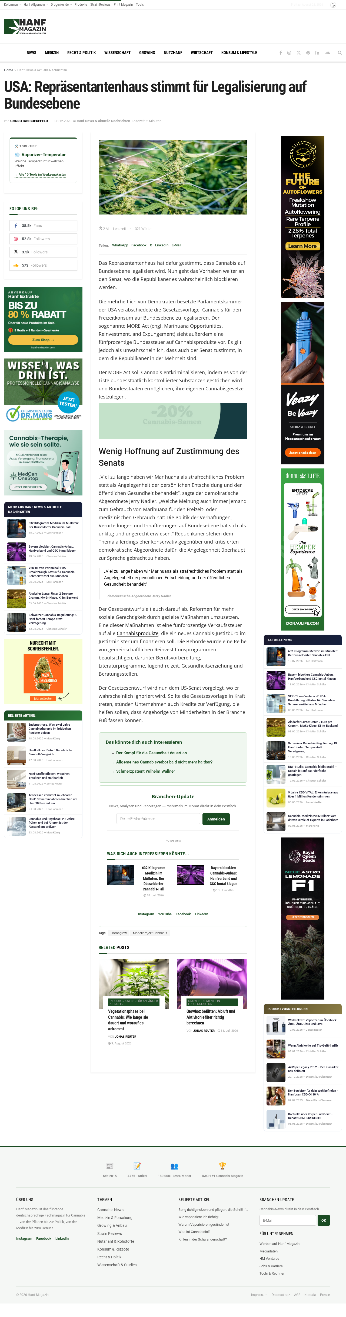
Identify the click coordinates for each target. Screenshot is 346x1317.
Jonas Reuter (125, 1036)
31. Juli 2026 (229, 1031)
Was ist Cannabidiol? (194, 1232)
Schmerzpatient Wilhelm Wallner (145, 771)
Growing (147, 52)
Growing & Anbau (112, 1225)
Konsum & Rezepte (113, 1249)
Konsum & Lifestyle (239, 52)
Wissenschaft (117, 52)
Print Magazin (123, 4)
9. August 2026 (121, 1043)
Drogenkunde (60, 4)
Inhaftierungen (161, 525)
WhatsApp (120, 245)
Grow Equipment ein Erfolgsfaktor (204, 1002)
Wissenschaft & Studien (117, 1265)
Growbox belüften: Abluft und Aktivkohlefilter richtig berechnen (211, 1017)
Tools (140, 4)
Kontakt (310, 1295)
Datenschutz (281, 1295)
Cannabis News (110, 1210)
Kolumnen (11, 4)
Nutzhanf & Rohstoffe (115, 1241)
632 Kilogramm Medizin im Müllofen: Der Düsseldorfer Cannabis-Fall (153, 878)
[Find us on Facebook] (281, 52)
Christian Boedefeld (29, 121)
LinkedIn (161, 245)
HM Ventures (270, 1258)
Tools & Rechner (272, 1273)
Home (8, 70)
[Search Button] (340, 52)
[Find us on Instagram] (289, 52)
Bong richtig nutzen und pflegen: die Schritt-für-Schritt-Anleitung (213, 1210)
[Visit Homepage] (35, 26)
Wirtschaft (202, 52)
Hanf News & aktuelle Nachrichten (42, 70)
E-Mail (176, 245)
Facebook (139, 245)
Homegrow (119, 933)
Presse (325, 1295)
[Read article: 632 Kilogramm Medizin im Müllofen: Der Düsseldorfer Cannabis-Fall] (120, 875)
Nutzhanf (173, 52)
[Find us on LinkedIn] (317, 52)
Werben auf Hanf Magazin (280, 1244)
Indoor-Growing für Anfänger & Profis (134, 1002)
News (31, 52)
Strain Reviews (100, 4)
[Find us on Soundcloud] (327, 52)
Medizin (52, 52)
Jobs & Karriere (271, 1266)
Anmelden (216, 819)
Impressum (259, 1295)
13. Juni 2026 (224, 890)
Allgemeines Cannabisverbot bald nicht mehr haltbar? (164, 762)
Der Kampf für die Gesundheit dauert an (151, 752)
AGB (297, 1295)
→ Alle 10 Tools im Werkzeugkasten (40, 174)
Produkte (81, 4)
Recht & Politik (81, 52)
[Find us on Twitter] (299, 52)
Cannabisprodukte (137, 633)
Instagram (146, 914)
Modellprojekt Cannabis (150, 933)
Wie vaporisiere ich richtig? (198, 1217)
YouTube (165, 914)
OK (323, 1220)
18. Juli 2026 (155, 895)
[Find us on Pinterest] (308, 52)
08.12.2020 (63, 121)
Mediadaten (269, 1251)
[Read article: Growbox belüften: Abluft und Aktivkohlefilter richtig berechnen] (212, 984)
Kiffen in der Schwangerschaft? (202, 1239)
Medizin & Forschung (114, 1217)
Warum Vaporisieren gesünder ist (203, 1224)
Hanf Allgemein (34, 4)
